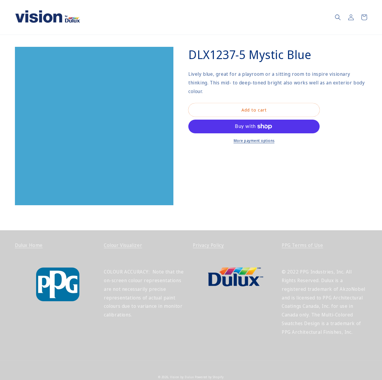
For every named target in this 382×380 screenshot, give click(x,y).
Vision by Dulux (182, 377)
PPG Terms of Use (302, 245)
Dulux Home (29, 245)
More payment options (254, 140)
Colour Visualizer (123, 245)
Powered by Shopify (209, 377)
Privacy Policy (208, 245)
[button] (337, 17)
